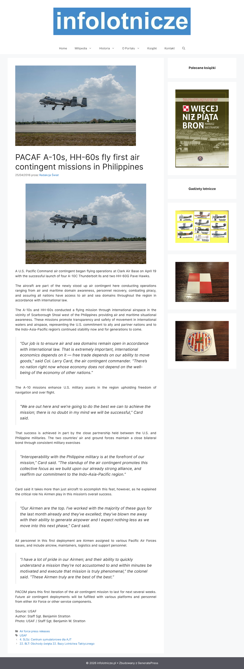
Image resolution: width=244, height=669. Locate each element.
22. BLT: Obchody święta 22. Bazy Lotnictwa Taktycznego (57, 643)
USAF (23, 635)
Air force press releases (35, 631)
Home (63, 48)
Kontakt (170, 48)
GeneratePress (148, 663)
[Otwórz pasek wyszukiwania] (183, 48)
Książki (152, 48)
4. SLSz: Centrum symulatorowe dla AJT (45, 639)
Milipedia (81, 48)
